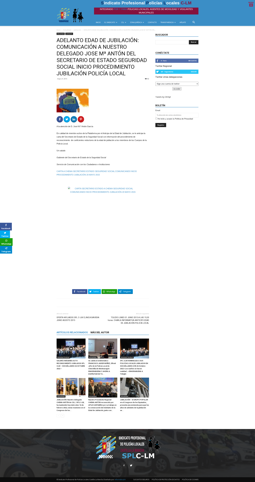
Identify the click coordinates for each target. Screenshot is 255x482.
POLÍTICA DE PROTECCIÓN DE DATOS (166, 479)
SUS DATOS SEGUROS (141, 479)
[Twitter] (131, 465)
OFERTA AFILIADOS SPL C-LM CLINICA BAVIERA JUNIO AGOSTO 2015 (78, 318)
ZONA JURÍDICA (136, 22)
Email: (158, 110)
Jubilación (77, 30)
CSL (122, 22)
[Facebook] (124, 465)
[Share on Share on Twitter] (67, 119)
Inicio (59, 30)
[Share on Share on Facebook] (60, 119)
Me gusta (192, 61)
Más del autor (100, 332)
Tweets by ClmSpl (163, 97)
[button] (194, 22)
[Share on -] (74, 119)
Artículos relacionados (72, 332)
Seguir (194, 72)
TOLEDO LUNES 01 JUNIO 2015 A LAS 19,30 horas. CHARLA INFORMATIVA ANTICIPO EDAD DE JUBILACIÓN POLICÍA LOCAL (128, 320)
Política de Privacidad (184, 119)
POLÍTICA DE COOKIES (190, 479)
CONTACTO (152, 22)
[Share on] (2, 256)
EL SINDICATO (109, 22)
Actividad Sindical (63, 357)
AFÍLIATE (183, 22)
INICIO (98, 22)
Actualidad (67, 30)
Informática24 (119, 479)
